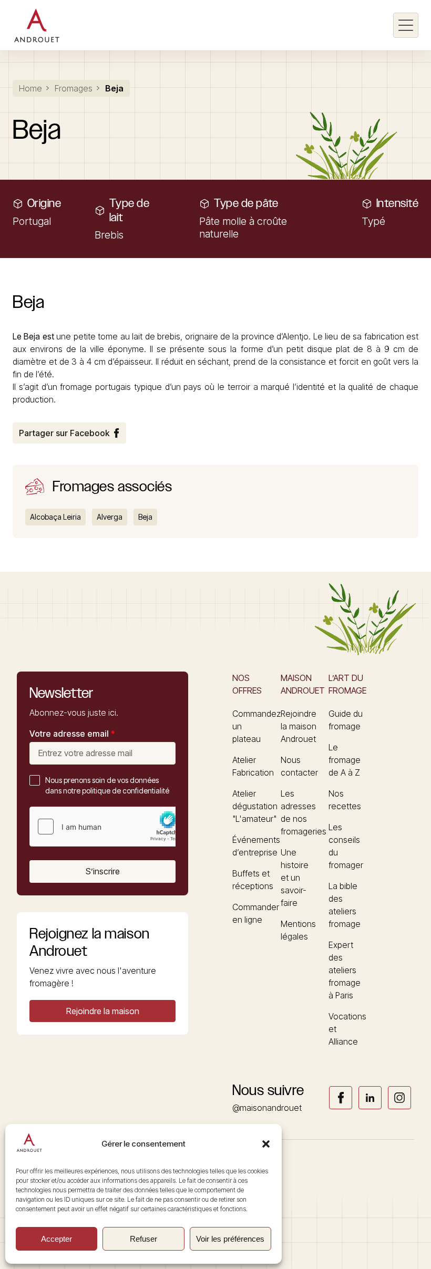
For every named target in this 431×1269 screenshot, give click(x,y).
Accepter (56, 1238)
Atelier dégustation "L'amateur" (255, 806)
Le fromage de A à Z (345, 760)
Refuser (143, 1238)
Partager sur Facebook (64, 433)
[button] (266, 1144)
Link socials (340, 1097)
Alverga (109, 516)
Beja (145, 516)
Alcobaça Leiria (55, 516)
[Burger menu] (405, 25)
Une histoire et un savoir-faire (295, 877)
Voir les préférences (230, 1238)
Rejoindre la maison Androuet (298, 726)
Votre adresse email (72, 733)
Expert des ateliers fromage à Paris (345, 970)
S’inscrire (103, 871)
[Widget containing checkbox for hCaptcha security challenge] (108, 827)
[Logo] (36, 25)
